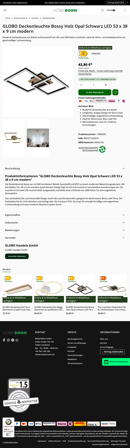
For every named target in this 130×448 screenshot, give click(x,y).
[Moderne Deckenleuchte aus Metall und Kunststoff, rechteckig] (14, 138)
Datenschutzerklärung (76, 441)
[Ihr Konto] (113, 10)
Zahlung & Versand (118, 441)
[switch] (8, 434)
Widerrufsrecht (54, 441)
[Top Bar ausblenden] (127, 3)
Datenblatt (83, 58)
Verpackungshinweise (100, 444)
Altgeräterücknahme (119, 444)
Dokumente (11, 222)
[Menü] (5, 10)
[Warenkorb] (119, 10)
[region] (38, 101)
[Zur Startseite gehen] (65, 10)
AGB (64, 441)
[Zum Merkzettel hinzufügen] (115, 92)
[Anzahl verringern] (81, 85)
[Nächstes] (125, 294)
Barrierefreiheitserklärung (98, 441)
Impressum (42, 441)
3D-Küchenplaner (75, 363)
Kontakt (71, 351)
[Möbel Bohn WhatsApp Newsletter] (17, 340)
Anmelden (7, 3)
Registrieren (22, 3)
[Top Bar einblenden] (124, 10)
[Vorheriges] (4, 294)
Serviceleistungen (75, 355)
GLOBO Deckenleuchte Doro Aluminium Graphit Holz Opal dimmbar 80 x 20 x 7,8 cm (17, 308)
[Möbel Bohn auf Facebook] (4, 340)
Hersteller (10, 237)
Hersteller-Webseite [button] (17, 256)
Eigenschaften (12, 214)
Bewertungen (12, 230)
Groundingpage (106, 347)
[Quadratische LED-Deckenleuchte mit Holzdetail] (38, 81)
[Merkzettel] (108, 10)
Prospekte (72, 347)
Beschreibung (12, 168)
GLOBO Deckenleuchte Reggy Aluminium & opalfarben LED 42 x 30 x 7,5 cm (48, 308)
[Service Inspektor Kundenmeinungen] (21, 395)
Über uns (104, 339)
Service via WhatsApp (77, 343)
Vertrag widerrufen (116, 2)
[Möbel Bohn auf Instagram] (8, 340)
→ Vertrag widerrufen (112, 351)
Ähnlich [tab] (7, 269)
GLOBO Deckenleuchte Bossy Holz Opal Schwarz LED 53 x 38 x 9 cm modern (81, 308)
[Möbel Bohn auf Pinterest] (12, 340)
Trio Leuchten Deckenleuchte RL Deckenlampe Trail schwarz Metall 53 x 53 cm (112, 308)
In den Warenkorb (95, 92)
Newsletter (72, 359)
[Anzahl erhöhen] (106, 85)
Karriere (103, 343)
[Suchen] (102, 10)
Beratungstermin (75, 339)
